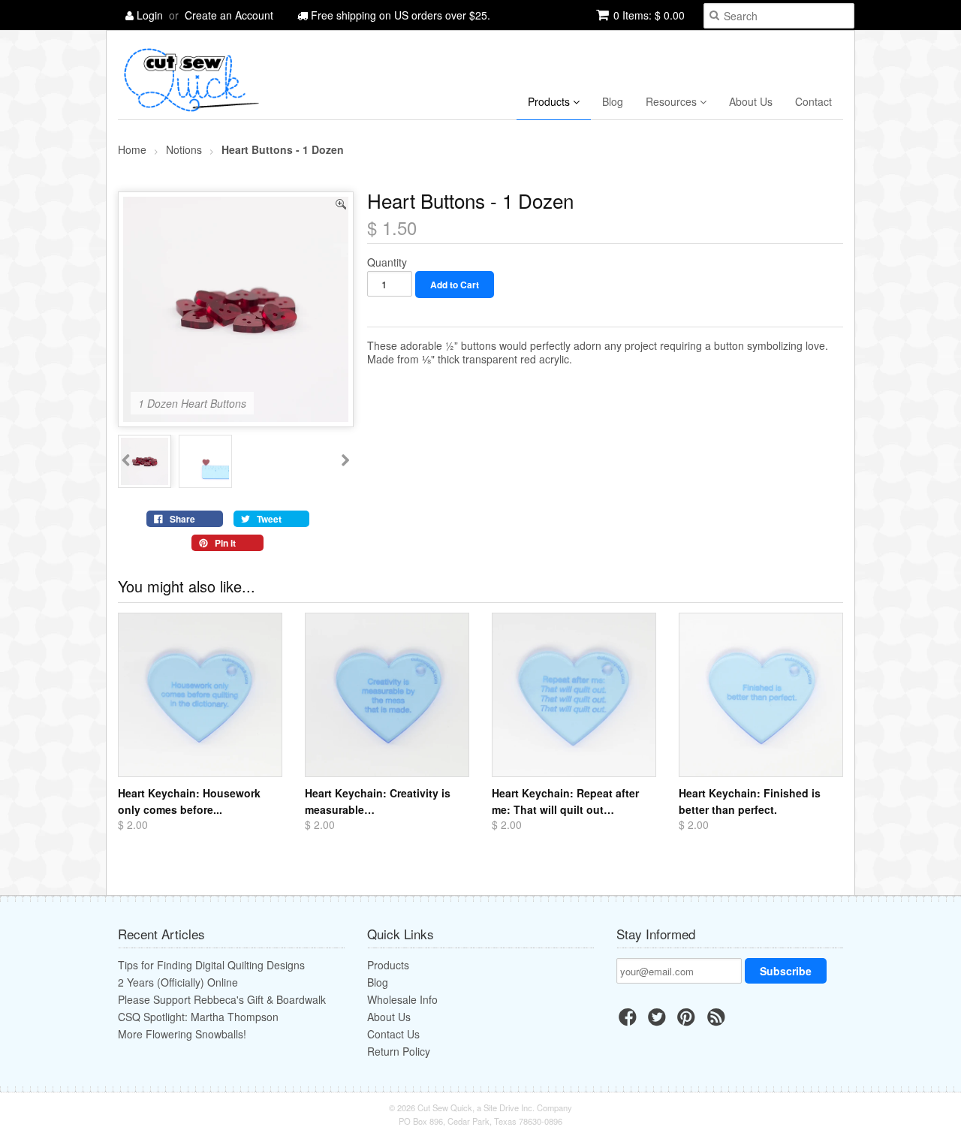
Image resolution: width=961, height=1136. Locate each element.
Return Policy (398, 1051)
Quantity (387, 262)
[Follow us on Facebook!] (630, 1021)
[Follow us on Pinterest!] (688, 1021)
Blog (612, 101)
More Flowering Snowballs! (182, 1033)
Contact (813, 101)
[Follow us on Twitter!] (659, 1021)
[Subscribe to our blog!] (718, 1021)
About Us (751, 101)
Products (550, 101)
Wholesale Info (402, 999)
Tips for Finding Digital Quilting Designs (211, 964)
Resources (673, 101)
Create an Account (229, 15)
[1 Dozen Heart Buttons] (235, 415)
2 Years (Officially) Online (178, 982)
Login (150, 15)
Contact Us (393, 1033)
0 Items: (649, 15)
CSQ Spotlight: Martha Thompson (198, 1016)
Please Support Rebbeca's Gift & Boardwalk (222, 999)
